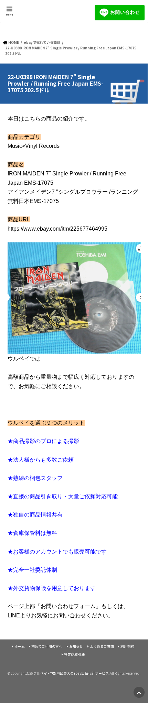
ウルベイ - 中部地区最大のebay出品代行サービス (71, 673)
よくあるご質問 (102, 646)
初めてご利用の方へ (46, 646)
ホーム (19, 646)
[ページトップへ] (139, 692)
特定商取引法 (74, 654)
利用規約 (127, 646)
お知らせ (76, 646)
